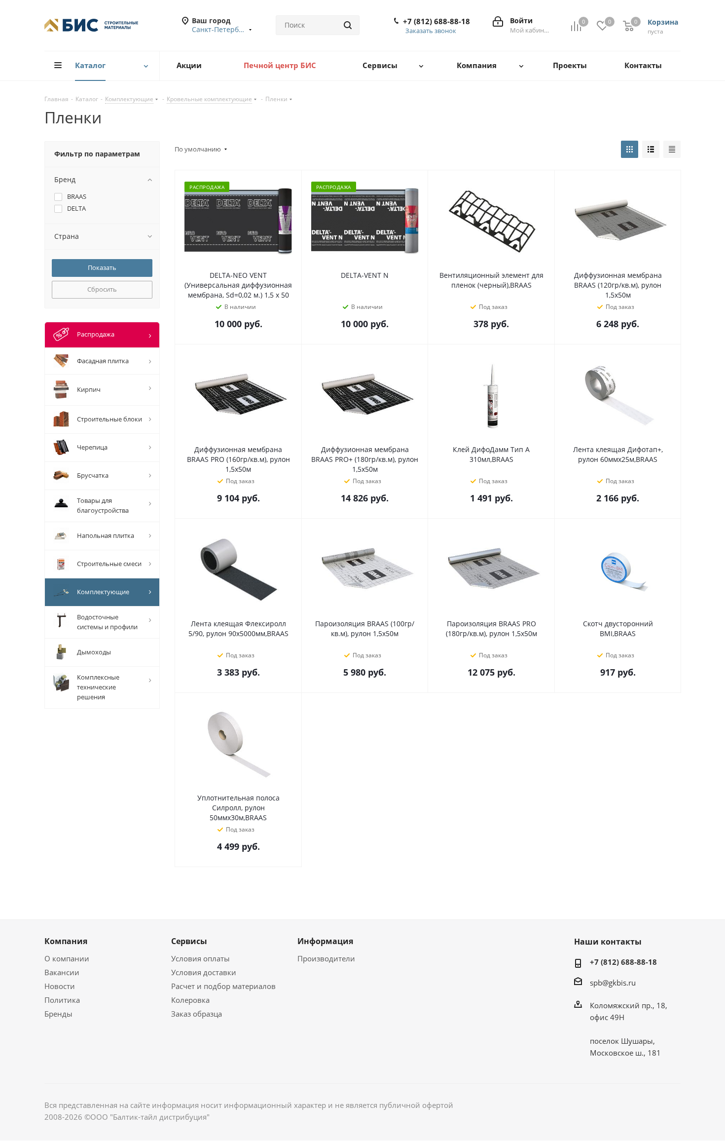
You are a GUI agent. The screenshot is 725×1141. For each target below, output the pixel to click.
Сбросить (102, 289)
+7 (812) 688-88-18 (436, 21)
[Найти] (348, 25)
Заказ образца (196, 1014)
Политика (62, 1000)
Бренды (58, 1014)
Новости (59, 986)
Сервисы (189, 941)
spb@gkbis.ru (613, 983)
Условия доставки (203, 972)
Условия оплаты (200, 958)
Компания (65, 941)
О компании (66, 958)
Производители (326, 958)
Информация (325, 941)
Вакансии (61, 972)
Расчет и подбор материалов (223, 986)
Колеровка (190, 1000)
